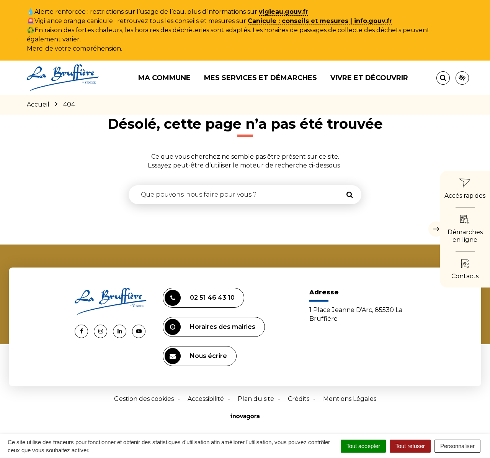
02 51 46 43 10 (212, 297)
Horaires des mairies (222, 326)
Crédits (298, 398)
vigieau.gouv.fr (283, 11)
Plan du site (256, 398)
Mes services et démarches (260, 78)
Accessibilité (206, 398)
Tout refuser (410, 446)
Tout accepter (363, 446)
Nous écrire (208, 356)
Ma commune (164, 78)
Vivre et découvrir (369, 78)
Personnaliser (457, 446)
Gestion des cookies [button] (144, 398)
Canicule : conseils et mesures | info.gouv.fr (320, 21)
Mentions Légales (349, 398)
